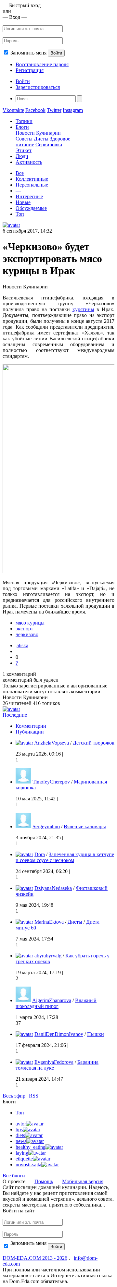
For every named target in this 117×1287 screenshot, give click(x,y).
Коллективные (32, 179)
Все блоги (14, 1175)
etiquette (24, 1158)
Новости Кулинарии (38, 133)
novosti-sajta (28, 1164)
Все (20, 173)
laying (22, 1153)
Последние (15, 715)
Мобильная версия (82, 1181)
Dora (39, 854)
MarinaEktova (49, 922)
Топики (24, 121)
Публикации (30, 732)
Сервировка (48, 144)
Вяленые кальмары (85, 826)
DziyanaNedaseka (53, 888)
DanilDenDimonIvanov (58, 1034)
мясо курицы (30, 622)
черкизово (27, 634)
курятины (83, 309)
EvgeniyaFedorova (53, 1062)
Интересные (29, 196)
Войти (56, 53)
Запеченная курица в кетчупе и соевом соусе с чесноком (65, 857)
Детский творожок (93, 743)
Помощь (43, 1181)
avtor (21, 1123)
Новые (23, 202)
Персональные (32, 185)
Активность (29, 162)
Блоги (22, 127)
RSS (33, 1096)
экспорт (24, 628)
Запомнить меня (28, 52)
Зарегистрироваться (38, 87)
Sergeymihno (46, 826)
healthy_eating (31, 1147)
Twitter (54, 110)
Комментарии (31, 726)
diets (20, 1135)
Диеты (41, 138)
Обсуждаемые (31, 208)
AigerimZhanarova (51, 1000)
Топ (20, 214)
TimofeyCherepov (51, 781)
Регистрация (30, 70)
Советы (24, 138)
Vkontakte (13, 110)
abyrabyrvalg (47, 955)
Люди (22, 156)
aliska (22, 645)
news (21, 1141)
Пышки (95, 1034)
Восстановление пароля (42, 64)
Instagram (73, 110)
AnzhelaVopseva (51, 743)
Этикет (24, 150)
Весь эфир (14, 1096)
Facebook (35, 110)
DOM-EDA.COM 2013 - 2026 (35, 1258)
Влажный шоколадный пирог (56, 1003)
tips (19, 1129)
